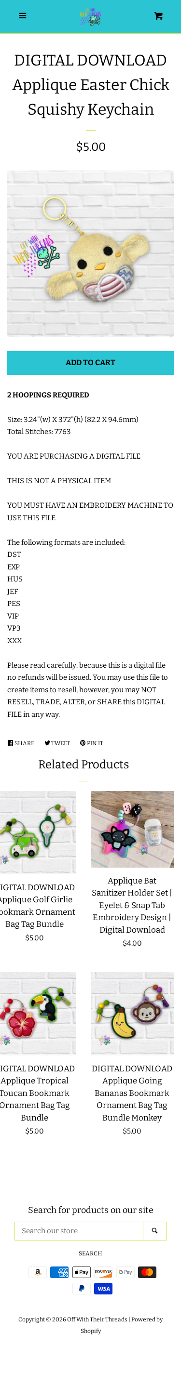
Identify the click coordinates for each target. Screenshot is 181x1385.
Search (90, 1253)
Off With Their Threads (97, 1319)
